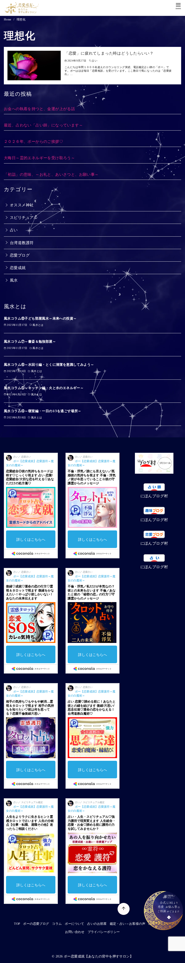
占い (14, 230)
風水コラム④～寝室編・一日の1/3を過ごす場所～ (42, 411)
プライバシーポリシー (104, 932)
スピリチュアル (24, 217)
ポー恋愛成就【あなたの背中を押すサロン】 (98, 956)
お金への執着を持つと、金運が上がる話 (39, 109)
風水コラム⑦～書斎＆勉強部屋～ (30, 341)
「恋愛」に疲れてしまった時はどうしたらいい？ (109, 53)
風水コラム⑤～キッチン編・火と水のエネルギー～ (44, 388)
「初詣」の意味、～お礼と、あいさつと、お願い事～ (51, 174)
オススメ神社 (21, 205)
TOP (17, 923)
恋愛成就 (18, 268)
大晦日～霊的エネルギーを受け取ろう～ (39, 158)
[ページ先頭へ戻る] (124, 909)
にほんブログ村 (154, 496)
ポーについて (74, 923)
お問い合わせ (74, 932)
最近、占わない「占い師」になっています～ (43, 125)
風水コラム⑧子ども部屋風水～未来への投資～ (40, 318)
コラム (57, 923)
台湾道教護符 (21, 243)
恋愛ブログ (20, 255)
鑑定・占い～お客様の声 (127, 923)
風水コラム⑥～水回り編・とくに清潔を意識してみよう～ (49, 364)
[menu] (178, 5)
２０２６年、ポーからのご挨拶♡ (33, 141)
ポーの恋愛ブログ (36, 923)
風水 (14, 280)
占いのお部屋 (96, 923)
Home (8, 19)
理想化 (21, 19)
